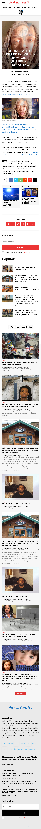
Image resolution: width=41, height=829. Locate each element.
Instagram (23, 743)
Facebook (11, 743)
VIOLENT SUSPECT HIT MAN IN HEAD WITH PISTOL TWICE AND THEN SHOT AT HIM (20, 405)
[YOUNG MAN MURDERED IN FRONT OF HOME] (7, 269)
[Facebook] (11, 180)
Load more (20, 694)
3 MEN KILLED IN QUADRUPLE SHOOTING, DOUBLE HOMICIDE (29, 200)
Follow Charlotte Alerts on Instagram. (17, 94)
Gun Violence (7, 169)
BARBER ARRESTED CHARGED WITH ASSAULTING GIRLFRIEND (27, 289)
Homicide (21, 169)
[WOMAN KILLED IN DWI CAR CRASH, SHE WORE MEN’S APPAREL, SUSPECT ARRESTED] (7, 313)
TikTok (34, 743)
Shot (33, 171)
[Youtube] (25, 749)
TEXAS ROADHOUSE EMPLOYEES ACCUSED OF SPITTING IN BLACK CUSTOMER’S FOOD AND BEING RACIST (27, 279)
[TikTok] (28, 743)
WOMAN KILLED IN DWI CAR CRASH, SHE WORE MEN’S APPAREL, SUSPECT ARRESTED (26, 313)
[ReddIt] (25, 180)
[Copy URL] (35, 180)
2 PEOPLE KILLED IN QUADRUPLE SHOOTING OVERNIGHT (10, 203)
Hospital (29, 169)
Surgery (16, 174)
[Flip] (30, 180)
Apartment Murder (23, 161)
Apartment (12, 161)
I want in (19, 247)
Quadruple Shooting (23, 171)
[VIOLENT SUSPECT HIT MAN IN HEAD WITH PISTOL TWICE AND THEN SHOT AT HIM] (20, 388)
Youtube (32, 749)
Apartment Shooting (9, 164)
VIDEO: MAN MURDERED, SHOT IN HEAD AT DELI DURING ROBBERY (20, 363)
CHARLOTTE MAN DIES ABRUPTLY (16, 504)
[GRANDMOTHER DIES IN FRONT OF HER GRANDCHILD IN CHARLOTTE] (20, 618)
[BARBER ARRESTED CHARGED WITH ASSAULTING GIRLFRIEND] (7, 288)
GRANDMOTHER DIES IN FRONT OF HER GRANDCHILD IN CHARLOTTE (18, 635)
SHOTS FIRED (7, 174)
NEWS (20, 47)
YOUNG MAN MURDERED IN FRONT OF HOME (25, 269)
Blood (30, 164)
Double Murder (21, 166)
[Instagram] (16, 743)
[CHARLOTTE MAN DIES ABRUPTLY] (20, 487)
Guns (15, 169)
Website (20, 749)
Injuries (5, 171)
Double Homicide (8, 166)
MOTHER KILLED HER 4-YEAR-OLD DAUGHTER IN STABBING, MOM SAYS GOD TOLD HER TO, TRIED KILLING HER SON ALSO (19, 677)
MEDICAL (12, 171)
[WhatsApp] (20, 180)
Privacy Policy (27, 252)
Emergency (31, 166)
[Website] (14, 749)
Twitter (10, 749)
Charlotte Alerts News (22, 71)
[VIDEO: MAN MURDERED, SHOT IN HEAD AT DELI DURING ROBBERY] (20, 346)
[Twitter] (16, 180)
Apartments (22, 164)
